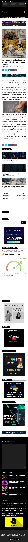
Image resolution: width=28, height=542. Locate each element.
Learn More (12, 539)
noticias (11, 17)
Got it (18, 539)
